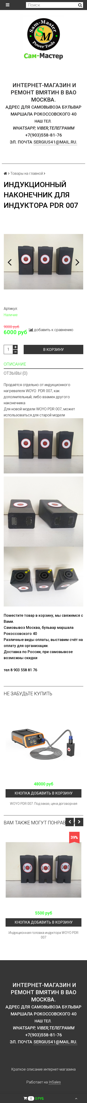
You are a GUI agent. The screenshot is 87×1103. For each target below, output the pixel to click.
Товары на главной (26, 173)
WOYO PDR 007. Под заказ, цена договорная (43, 803)
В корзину (53, 349)
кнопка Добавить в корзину (44, 793)
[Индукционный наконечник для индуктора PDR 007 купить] (43, 262)
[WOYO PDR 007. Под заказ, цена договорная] (43, 741)
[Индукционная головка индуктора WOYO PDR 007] (43, 870)
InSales (55, 1082)
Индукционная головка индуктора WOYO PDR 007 (43, 935)
